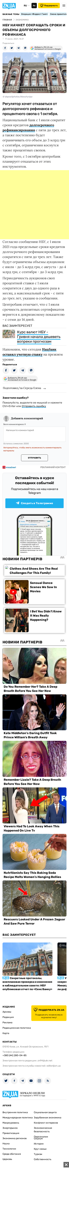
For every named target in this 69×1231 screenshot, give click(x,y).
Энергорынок (10, 1128)
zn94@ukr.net (45, 1060)
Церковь (7, 1159)
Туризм (38, 1154)
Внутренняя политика (15, 1112)
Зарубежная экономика (47, 1117)
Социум (38, 1138)
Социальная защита (45, 1112)
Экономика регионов (15, 1138)
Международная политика (18, 1117)
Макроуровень (11, 1122)
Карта (6, 1033)
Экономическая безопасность (43, 1130)
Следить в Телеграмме (37, 503)
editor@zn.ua (54, 1065)
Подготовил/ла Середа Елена (22, 388)
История (39, 1143)
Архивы (7, 1011)
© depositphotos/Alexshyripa (17, 96)
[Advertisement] (34, 204)
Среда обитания (12, 1154)
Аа (34, 5)
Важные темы (11, 14)
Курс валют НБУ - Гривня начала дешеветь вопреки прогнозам (38, 337)
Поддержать (51, 5)
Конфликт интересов (46, 1122)
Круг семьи (40, 1149)
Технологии (9, 1148)
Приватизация (11, 1133)
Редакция (8, 1017)
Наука (6, 1143)
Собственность (42, 1159)
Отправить (34, 458)
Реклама (7, 1022)
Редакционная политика (17, 1027)
